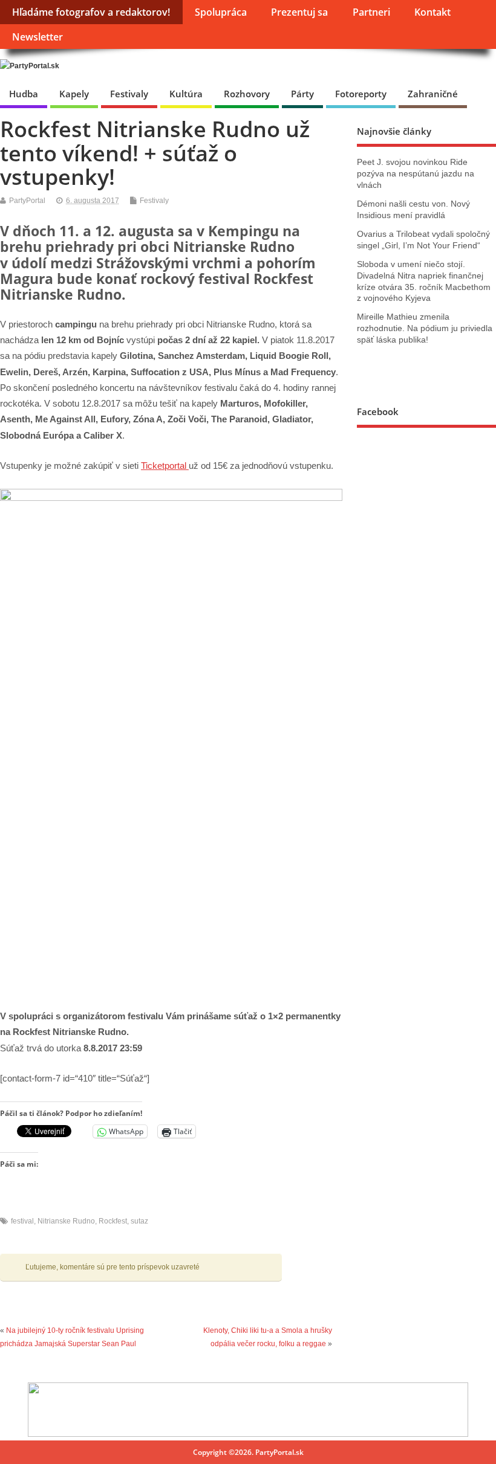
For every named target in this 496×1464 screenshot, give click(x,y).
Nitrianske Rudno (66, 1221)
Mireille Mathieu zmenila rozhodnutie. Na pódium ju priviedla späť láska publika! (424, 328)
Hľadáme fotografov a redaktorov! (91, 12)
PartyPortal (27, 200)
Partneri (371, 12)
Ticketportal (165, 465)
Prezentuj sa (299, 12)
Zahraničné (433, 94)
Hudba (23, 94)
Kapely (74, 94)
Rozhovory (247, 94)
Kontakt (432, 12)
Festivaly (129, 94)
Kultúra (186, 94)
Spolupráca (221, 12)
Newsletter (37, 37)
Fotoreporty (361, 94)
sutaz (139, 1221)
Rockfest (113, 1221)
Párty (302, 94)
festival (22, 1221)
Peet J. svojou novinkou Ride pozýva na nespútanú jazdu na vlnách (415, 174)
